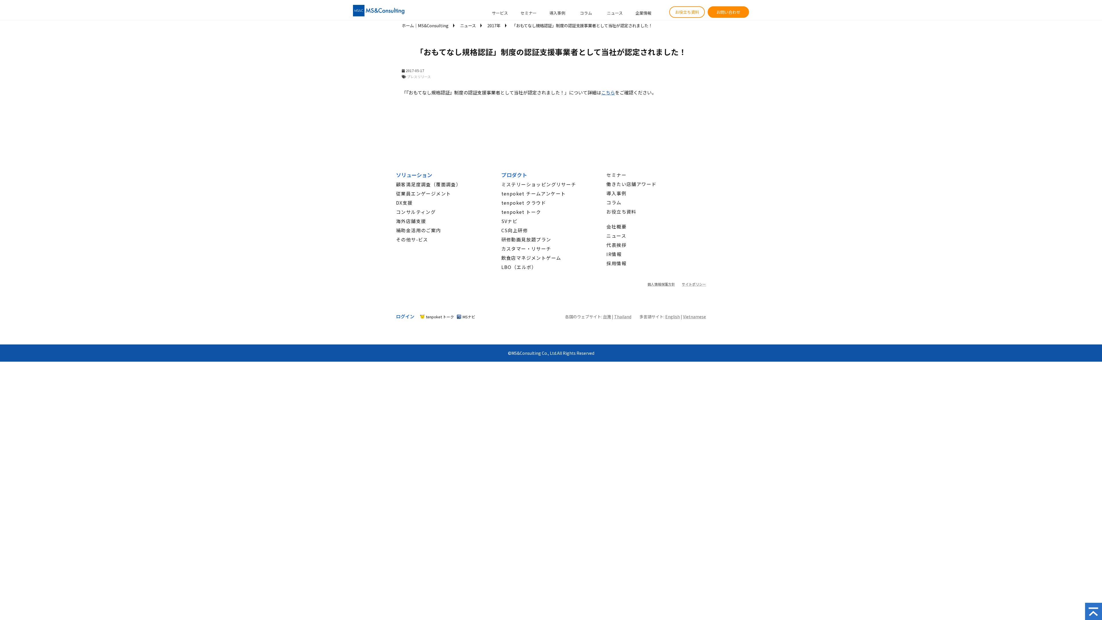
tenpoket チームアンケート (533, 193)
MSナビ (469, 316)
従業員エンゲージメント (423, 193)
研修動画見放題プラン (526, 239)
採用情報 (616, 263)
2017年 (493, 25)
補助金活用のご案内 (418, 230)
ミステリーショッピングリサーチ (538, 184)
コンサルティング (416, 211)
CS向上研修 (514, 230)
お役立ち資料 (687, 12)
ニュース (615, 13)
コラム (586, 13)
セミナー (529, 13)
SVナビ (509, 221)
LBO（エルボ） (519, 267)
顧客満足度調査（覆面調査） (428, 184)
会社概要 (616, 226)
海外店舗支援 (411, 221)
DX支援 (404, 202)
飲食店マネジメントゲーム (531, 257)
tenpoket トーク (521, 211)
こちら (608, 92)
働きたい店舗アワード (631, 184)
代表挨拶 (616, 244)
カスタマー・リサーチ (526, 248)
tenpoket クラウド (523, 202)
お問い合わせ (728, 12)
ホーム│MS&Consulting (425, 25)
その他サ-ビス (412, 239)
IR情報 (614, 254)
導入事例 (557, 13)
